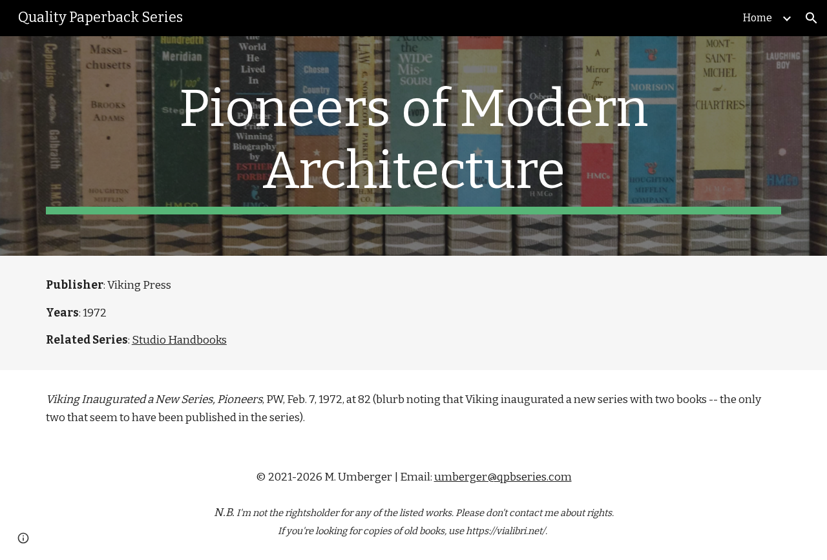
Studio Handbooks (179, 340)
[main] (413, 146)
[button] (811, 18)
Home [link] (757, 18)
